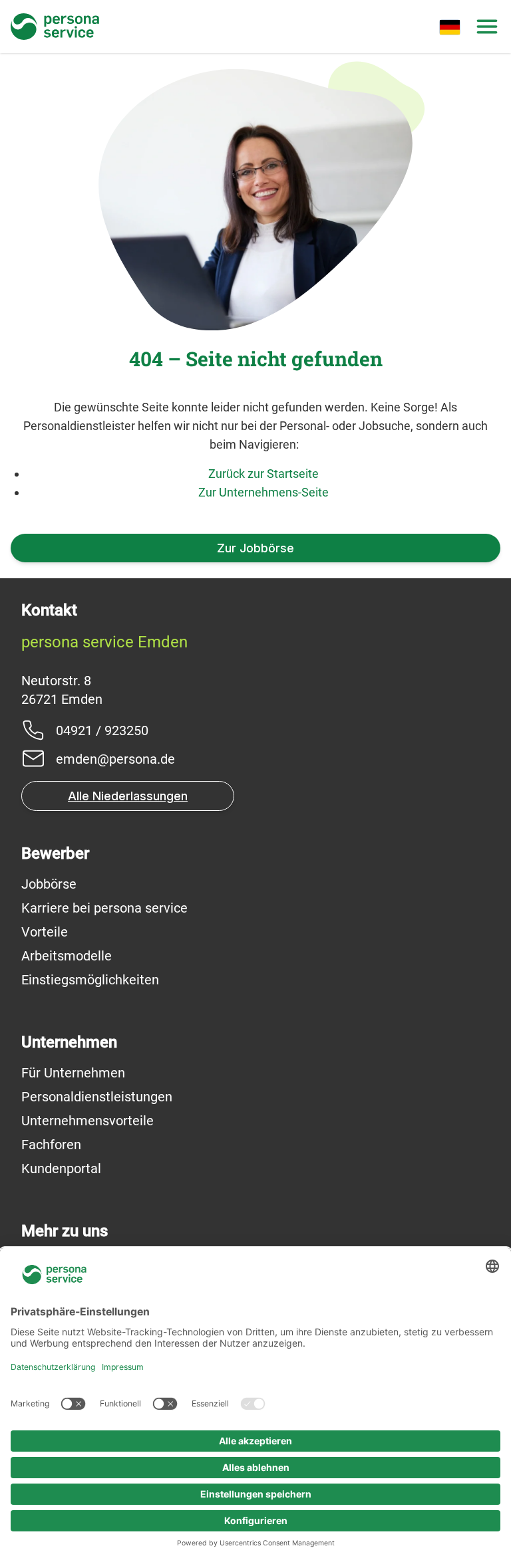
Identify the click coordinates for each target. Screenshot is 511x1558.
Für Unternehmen (73, 1073)
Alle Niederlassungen (128, 796)
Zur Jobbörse (255, 548)
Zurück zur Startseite (263, 474)
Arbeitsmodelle (66, 956)
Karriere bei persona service (104, 908)
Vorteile (44, 932)
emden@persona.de (115, 759)
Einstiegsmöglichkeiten (90, 980)
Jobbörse (49, 884)
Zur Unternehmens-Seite (263, 492)
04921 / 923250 (102, 730)
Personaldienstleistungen (96, 1097)
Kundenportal (61, 1168)
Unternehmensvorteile (87, 1121)
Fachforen (51, 1145)
